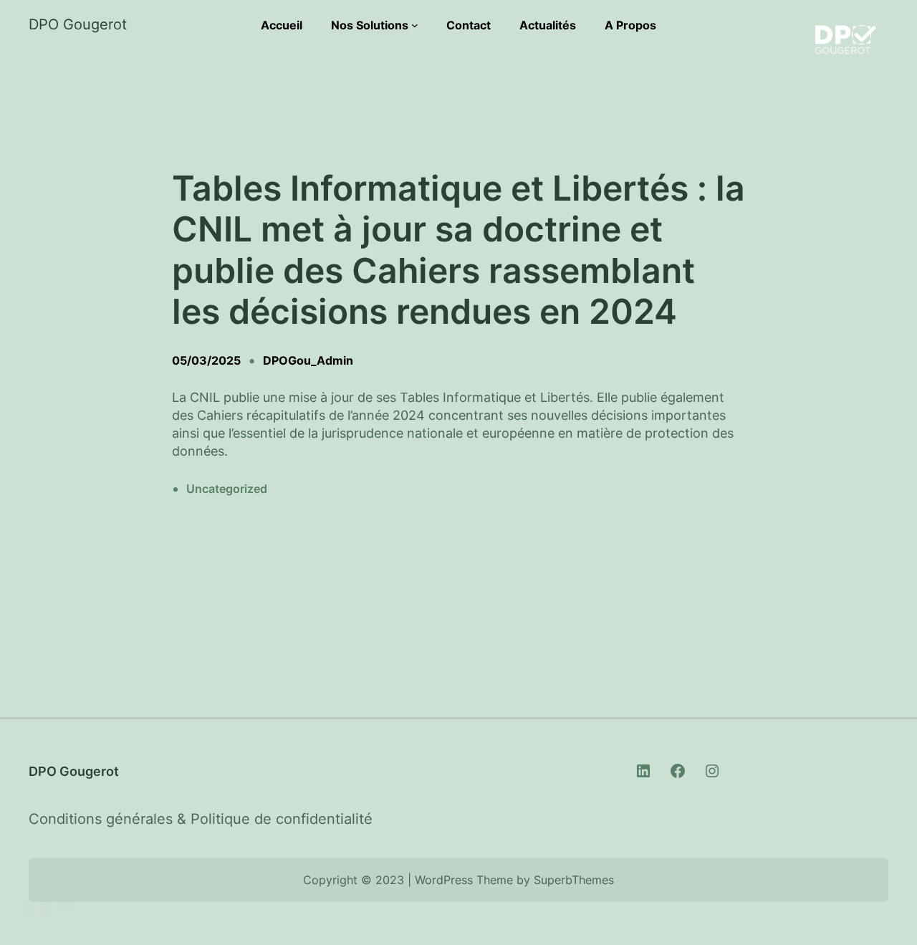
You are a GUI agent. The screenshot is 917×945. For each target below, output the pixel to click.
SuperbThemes (574, 880)
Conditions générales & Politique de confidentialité (201, 819)
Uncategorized (226, 488)
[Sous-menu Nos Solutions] (414, 25)
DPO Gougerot (78, 24)
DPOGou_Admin (308, 360)
